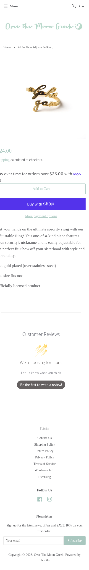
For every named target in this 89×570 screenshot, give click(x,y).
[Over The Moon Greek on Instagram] (49, 500)
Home (7, 47)
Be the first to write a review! (41, 385)
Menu (13, 6)
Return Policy (44, 451)
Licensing (44, 477)
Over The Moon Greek (48, 554)
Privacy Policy (44, 457)
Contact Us (44, 438)
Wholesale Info (44, 470)
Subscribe (75, 541)
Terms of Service (45, 464)
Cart (82, 6)
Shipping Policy (44, 444)
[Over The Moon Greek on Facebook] (39, 500)
